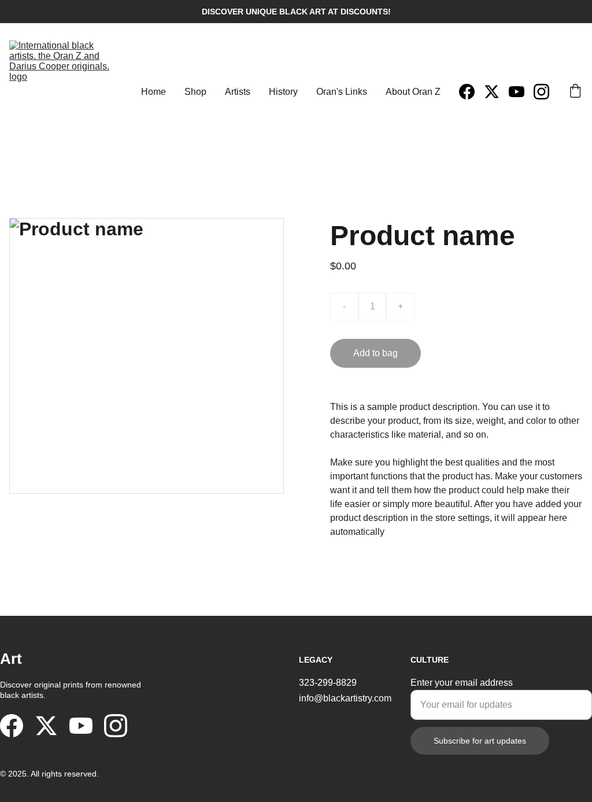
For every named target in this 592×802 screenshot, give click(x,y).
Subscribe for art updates (480, 740)
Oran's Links (341, 92)
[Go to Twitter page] (496, 91)
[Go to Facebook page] (471, 91)
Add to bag (375, 353)
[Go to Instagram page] (541, 91)
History (283, 92)
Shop (195, 92)
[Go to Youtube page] (521, 91)
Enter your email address (461, 683)
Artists (237, 92)
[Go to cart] (575, 92)
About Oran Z (413, 92)
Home (153, 92)
